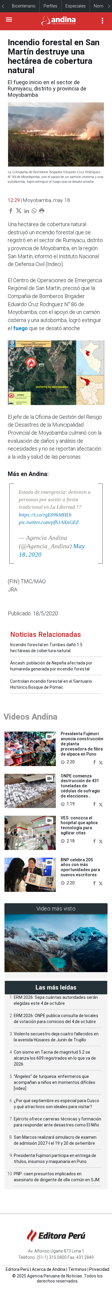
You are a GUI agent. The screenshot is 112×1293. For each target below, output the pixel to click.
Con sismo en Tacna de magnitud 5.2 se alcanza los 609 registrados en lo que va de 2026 (55, 1058)
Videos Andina (30, 717)
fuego (20, 328)
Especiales (75, 6)
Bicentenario (24, 6)
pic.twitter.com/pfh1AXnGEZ (49, 522)
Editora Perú (17, 1269)
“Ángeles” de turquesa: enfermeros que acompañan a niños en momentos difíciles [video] (54, 1082)
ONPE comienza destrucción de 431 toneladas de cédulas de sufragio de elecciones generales (80, 788)
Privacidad (99, 1269)
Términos (77, 1269)
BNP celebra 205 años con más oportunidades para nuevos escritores (80, 867)
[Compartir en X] (100, 762)
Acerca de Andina (48, 1269)
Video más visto (56, 908)
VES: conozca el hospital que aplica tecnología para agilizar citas (79, 825)
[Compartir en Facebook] (95, 762)
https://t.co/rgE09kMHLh (45, 515)
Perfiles (50, 6)
